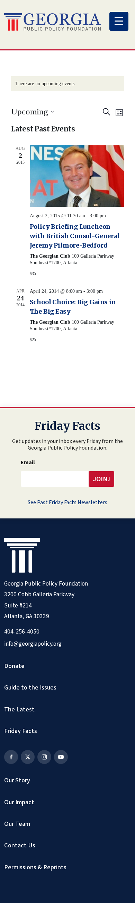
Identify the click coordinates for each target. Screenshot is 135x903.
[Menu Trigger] (118, 21)
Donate (14, 665)
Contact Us (19, 845)
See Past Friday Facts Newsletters (67, 502)
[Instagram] (44, 757)
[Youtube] (61, 757)
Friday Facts (20, 730)
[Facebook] (11, 757)
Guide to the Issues (30, 687)
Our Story (17, 780)
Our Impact (19, 802)
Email (28, 462)
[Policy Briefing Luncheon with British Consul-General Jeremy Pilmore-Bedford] (77, 176)
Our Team (17, 823)
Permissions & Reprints (35, 867)
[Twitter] (28, 757)
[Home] (52, 22)
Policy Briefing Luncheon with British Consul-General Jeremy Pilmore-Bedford (75, 236)
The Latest (19, 709)
